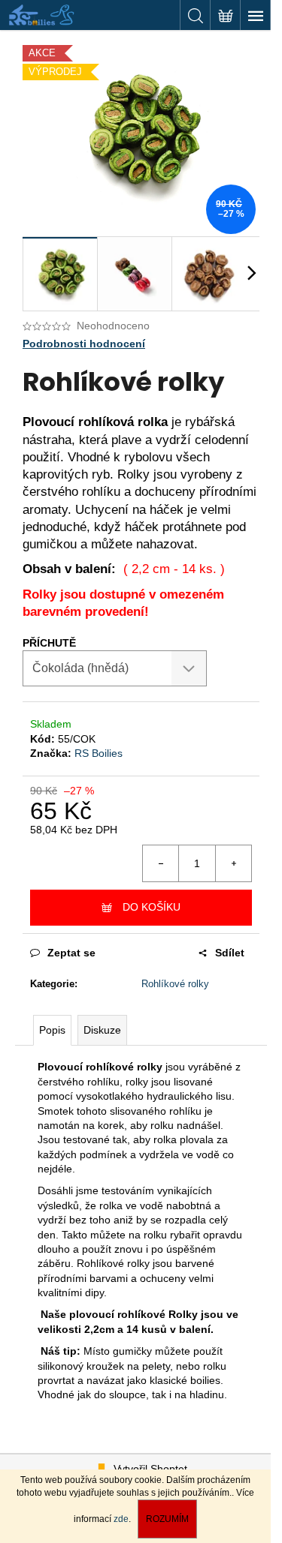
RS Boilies (98, 753)
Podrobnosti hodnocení (84, 344)
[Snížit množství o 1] (161, 863)
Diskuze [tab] (102, 1030)
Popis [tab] (52, 1030)
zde (121, 1519)
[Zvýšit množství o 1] (233, 863)
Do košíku (151, 907)
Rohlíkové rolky (175, 983)
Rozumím (167, 1519)
